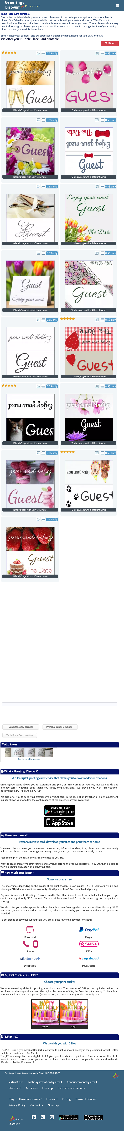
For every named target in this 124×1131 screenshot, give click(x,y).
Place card (15, 1088)
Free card (51, 1099)
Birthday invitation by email (45, 1082)
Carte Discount (16, 1121)
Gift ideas (31, 1088)
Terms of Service (85, 1099)
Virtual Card (16, 1082)
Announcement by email (82, 1082)
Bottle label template (29, 759)
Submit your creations (71, 1088)
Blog (11, 1099)
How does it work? (30, 1099)
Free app (47, 1088)
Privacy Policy (17, 1105)
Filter (111, 43)
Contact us (36, 1105)
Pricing (66, 1099)
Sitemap (53, 1105)
